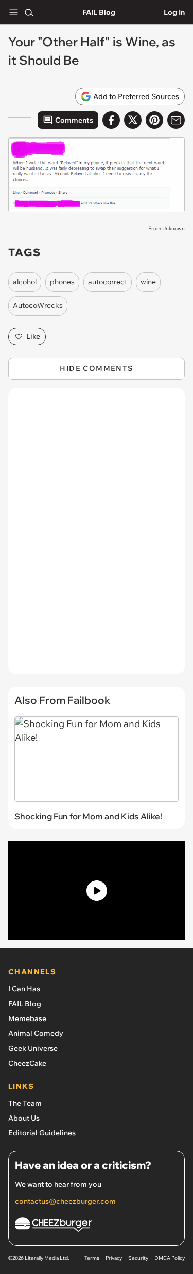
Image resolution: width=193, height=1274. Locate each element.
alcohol (25, 281)
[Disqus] (96, 536)
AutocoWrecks (38, 305)
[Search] (29, 12)
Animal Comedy (35, 1033)
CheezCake (27, 1063)
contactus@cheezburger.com (65, 1201)
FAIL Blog (98, 12)
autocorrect (107, 281)
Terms (91, 1258)
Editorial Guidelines (42, 1133)
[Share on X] (133, 120)
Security (138, 1258)
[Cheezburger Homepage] (96, 1226)
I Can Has (24, 988)
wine (148, 281)
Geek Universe (33, 1048)
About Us (24, 1118)
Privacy (114, 1258)
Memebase (27, 1018)
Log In (174, 12)
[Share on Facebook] (111, 120)
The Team (25, 1103)
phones (62, 281)
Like (33, 336)
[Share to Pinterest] (154, 120)
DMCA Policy (169, 1258)
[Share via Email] (176, 120)
